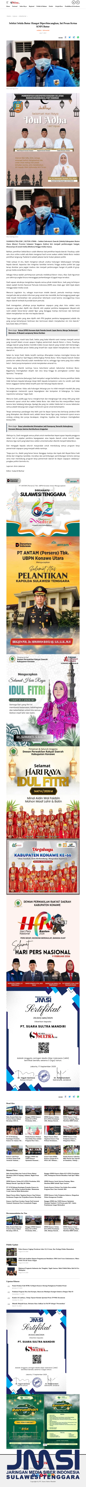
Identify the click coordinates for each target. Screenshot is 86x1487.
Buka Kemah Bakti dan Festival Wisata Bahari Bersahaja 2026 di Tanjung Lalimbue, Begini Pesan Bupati (14, 1119)
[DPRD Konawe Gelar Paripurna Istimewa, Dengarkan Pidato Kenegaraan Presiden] (71, 1130)
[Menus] (7, 2)
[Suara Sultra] (15, 2)
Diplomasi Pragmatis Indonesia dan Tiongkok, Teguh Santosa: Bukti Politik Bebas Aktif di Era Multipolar (48, 1269)
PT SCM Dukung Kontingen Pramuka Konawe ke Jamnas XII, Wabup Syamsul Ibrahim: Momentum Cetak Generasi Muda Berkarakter (14, 1139)
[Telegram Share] (73, 37)
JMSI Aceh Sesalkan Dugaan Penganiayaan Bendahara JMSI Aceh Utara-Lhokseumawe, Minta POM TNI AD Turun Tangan (48, 1259)
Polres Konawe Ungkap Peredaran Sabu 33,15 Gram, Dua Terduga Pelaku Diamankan (46, 1249)
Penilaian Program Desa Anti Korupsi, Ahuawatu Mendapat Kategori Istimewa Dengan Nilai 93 (42, 1291)
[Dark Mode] (74, 2)
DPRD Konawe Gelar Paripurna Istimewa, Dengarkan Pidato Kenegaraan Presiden (70, 1139)
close (45, 1444)
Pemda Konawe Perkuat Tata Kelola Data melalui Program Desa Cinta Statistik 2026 (33, 1139)
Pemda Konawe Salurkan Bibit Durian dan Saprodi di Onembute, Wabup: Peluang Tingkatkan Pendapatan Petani (71, 1159)
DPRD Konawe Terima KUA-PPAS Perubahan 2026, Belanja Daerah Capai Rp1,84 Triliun (51, 1119)
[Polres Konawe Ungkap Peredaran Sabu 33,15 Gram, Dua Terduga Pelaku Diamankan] (11, 1252)
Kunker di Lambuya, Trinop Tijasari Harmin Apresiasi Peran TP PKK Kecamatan (38, 1297)
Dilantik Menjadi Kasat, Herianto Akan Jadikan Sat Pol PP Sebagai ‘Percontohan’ (38, 1303)
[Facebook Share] (65, 37)
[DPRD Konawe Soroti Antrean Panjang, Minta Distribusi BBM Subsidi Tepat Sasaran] (71, 1110)
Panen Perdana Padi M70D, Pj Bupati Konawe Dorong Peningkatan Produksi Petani (39, 1286)
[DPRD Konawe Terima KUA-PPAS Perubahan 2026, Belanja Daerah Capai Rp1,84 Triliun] (52, 1110)
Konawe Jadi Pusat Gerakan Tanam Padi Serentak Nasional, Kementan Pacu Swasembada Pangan (13, 1159)
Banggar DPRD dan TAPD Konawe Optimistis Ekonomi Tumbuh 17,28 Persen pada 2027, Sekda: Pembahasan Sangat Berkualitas (32, 1159)
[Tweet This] (69, 37)
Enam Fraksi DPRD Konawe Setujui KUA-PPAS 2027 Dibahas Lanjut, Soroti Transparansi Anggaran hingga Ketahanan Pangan (51, 1159)
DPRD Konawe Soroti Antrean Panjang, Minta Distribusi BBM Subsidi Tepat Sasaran (71, 1119)
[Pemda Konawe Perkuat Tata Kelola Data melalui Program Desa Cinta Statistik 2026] (33, 1130)
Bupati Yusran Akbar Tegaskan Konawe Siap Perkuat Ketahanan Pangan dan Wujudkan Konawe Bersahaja (51, 1139)
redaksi (39, 30)
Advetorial (46, 30)
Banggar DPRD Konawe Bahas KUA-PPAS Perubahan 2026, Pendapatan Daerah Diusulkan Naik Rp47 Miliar (33, 1119)
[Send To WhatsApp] (78, 37)
